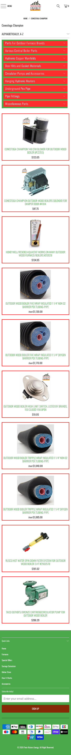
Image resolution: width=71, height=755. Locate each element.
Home (4, 648)
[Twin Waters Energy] (35, 6)
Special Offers (7, 660)
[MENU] (1, 6)
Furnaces (5, 654)
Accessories (6, 683)
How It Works (7, 677)
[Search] (58, 6)
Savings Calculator (9, 666)
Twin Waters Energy (31, 747)
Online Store (6, 672)
